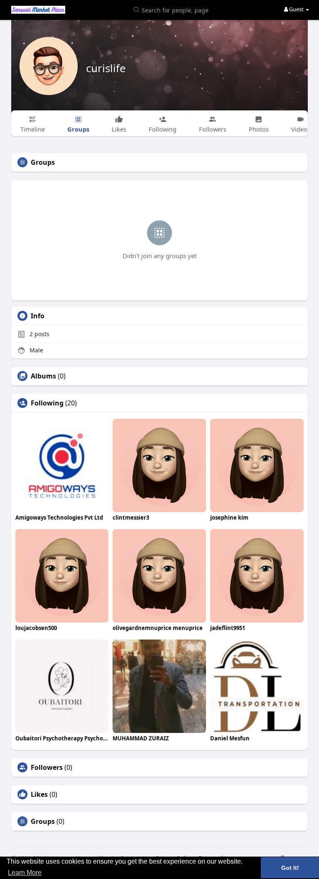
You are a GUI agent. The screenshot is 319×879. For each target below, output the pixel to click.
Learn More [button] (25, 872)
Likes (39, 794)
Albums (43, 376)
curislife (106, 68)
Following (47, 403)
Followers (47, 767)
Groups (43, 821)
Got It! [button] (290, 867)
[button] (172, 9)
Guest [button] (296, 9)
